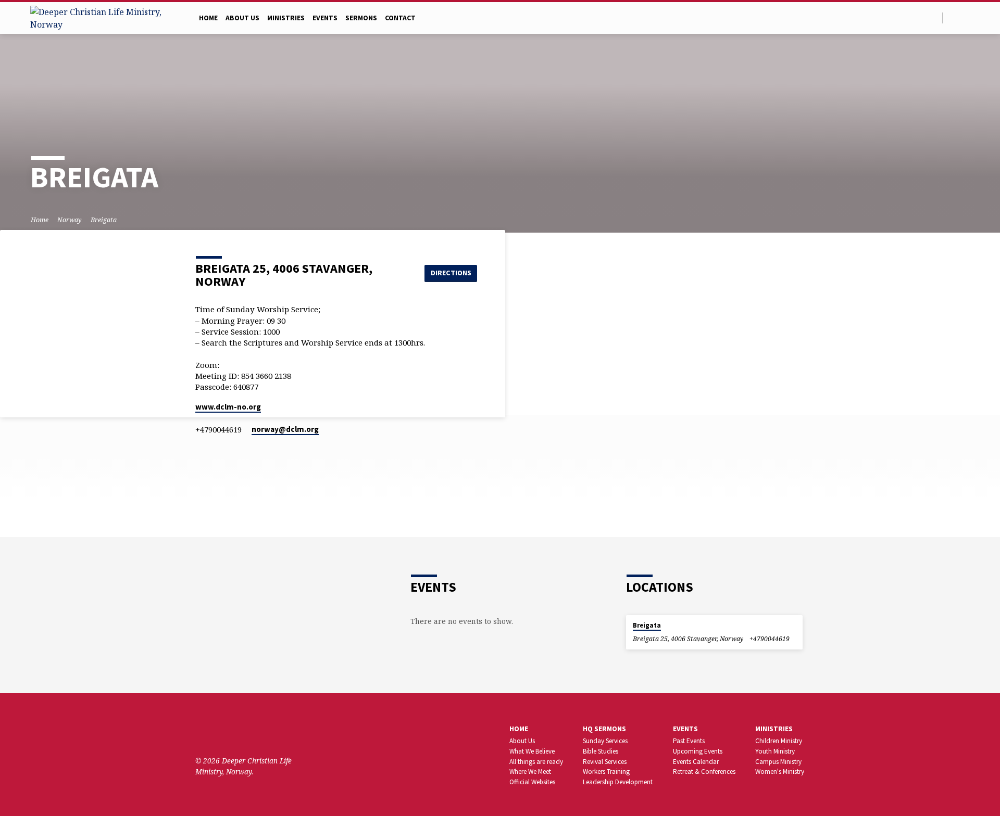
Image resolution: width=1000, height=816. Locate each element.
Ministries (286, 18)
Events (325, 18)
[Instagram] (248, 732)
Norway (69, 219)
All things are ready (536, 761)
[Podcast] (261, 732)
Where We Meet (530, 771)
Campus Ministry (778, 761)
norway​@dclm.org (285, 429)
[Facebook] (965, 17)
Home (208, 18)
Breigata (104, 219)
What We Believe (532, 751)
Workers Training (606, 771)
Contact (400, 18)
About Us (242, 18)
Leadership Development (618, 781)
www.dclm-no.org (228, 407)
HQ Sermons (604, 728)
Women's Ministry (779, 771)
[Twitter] (953, 17)
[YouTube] (233, 732)
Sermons (361, 18)
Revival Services (605, 761)
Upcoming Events (697, 751)
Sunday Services (605, 740)
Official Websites (532, 781)
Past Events (689, 740)
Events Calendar (696, 761)
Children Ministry (778, 740)
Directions (451, 272)
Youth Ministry (775, 751)
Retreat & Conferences (704, 771)
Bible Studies (600, 751)
